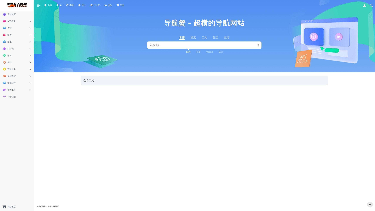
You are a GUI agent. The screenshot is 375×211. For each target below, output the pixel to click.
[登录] (364, 6)
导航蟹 (55, 206)
